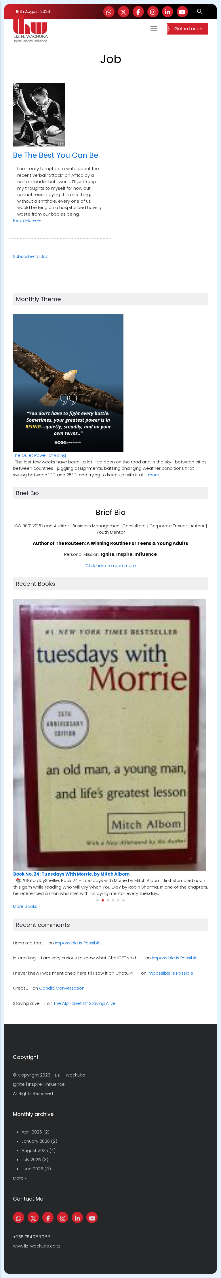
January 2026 (36, 1141)
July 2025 (31, 1160)
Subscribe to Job (31, 256)
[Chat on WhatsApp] (109, 11)
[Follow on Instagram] (153, 11)
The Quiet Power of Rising (39, 455)
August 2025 (35, 1150)
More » (20, 1178)
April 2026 (32, 1132)
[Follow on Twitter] (123, 11)
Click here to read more (110, 565)
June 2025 (32, 1169)
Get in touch (188, 28)
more (153, 475)
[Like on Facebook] (138, 11)
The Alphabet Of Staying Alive (85, 1003)
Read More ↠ (27, 220)
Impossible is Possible (78, 943)
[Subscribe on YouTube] (182, 11)
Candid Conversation (62, 988)
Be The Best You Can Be (55, 155)
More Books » (27, 906)
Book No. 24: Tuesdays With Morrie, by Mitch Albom (71, 874)
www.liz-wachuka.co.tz (36, 1246)
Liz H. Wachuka (70, 1075)
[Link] (167, 11)
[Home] (30, 28)
